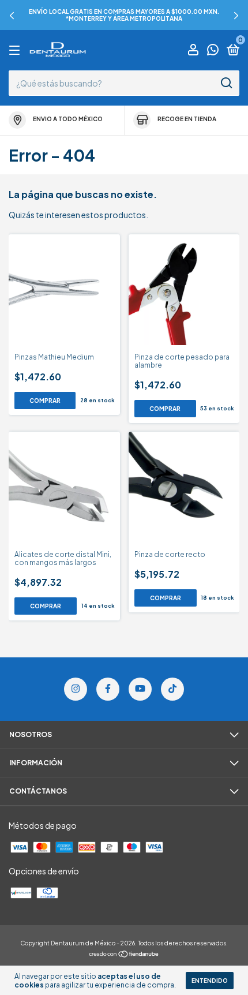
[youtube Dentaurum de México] (140, 689)
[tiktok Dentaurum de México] (172, 689)
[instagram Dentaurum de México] (75, 689)
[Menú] (16, 50)
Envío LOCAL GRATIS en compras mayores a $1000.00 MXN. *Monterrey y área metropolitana (124, 15)
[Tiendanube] (124, 954)
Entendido (209, 980)
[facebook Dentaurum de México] (107, 689)
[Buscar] (225, 83)
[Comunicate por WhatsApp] (213, 51)
